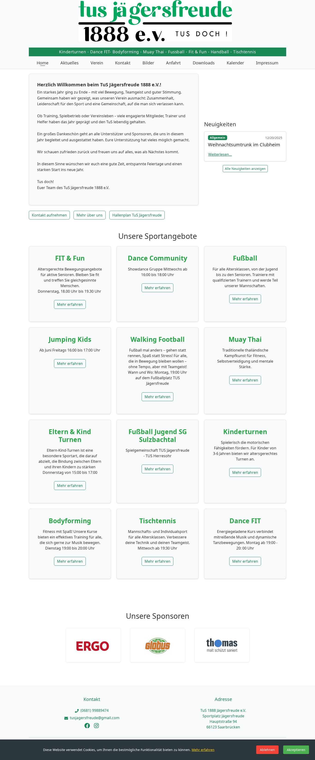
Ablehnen (267, 750)
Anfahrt (173, 63)
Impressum (267, 63)
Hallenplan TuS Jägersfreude (137, 215)
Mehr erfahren (70, 304)
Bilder (148, 63)
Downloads (204, 63)
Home (42, 63)
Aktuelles (69, 63)
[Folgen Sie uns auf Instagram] (96, 725)
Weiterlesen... (220, 154)
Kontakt (123, 63)
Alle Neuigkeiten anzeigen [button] (245, 168)
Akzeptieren (296, 750)
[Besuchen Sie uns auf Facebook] (87, 725)
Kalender (235, 63)
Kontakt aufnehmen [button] (49, 215)
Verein (97, 63)
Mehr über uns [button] (90, 215)
